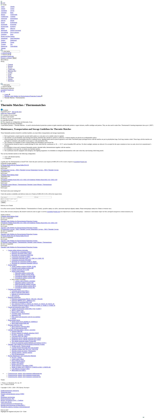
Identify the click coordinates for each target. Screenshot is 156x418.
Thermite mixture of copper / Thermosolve (24, 351)
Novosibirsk (4, 32)
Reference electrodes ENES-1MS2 (21, 253)
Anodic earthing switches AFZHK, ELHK (24, 266)
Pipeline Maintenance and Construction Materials (22, 356)
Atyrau (12, 10)
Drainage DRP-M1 (17, 331)
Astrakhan (4, 10)
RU (2, 3)
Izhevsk (3, 20)
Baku (11, 12)
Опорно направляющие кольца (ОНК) (12, 394)
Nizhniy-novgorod (15, 30)
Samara (12, 36)
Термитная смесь (6, 392)
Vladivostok (13, 14)
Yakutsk (3, 48)
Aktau (3, 6)
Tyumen (3, 44)
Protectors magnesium (14, 297)
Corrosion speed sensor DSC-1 (20, 291)
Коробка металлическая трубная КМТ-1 (13, 405)
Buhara (3, 14)
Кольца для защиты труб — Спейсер (12, 400)
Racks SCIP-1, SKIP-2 (18, 312)
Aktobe (12, 6)
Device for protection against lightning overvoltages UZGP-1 (29, 343)
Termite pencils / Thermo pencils (21, 346)
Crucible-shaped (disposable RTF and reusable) (25, 347)
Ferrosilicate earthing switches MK (25, 278)
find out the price (17, 112)
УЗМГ (3, 395)
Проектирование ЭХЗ (7, 399)
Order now (4, 113)
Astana (12, 8)
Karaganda (4, 24)
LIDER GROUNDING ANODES (25, 281)
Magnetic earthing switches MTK (24, 274)
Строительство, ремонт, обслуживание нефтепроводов (25, 373)
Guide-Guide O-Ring (18, 359)
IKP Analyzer (15, 295)
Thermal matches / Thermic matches (22, 352)
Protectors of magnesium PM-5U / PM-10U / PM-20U (27, 299)
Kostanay (13, 26)
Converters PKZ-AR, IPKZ (19, 336)
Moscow (12, 28)
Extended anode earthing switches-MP (22, 268)
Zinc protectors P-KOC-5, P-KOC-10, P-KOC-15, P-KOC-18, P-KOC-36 (33, 304)
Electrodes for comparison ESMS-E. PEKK (24, 261)
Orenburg (3, 34)
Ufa (11, 44)
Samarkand (4, 38)
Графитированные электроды (10, 390)
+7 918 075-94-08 (6, 53)
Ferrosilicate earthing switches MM (25, 276)
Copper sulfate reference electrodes (18, 250)
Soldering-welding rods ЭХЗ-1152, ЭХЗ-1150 (25, 349)
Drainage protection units (15, 325)
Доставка (11, 77)
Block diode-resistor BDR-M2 (20, 323)
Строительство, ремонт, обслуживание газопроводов (24, 376)
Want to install (11, 113)
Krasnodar (13, 24)
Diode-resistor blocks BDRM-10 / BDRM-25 (25, 321)
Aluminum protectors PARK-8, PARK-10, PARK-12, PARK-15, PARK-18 (33, 305)
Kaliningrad (13, 22)
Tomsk (12, 42)
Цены (9, 76)
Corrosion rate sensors (14, 289)
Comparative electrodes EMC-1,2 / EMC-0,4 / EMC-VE (28, 258)
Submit (3, 202)
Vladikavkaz (4, 16)
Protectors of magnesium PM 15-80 (22, 302)
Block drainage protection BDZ (21, 326)
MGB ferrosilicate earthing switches (25, 284)
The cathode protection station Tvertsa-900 (24, 341)
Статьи (10, 72)
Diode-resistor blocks (14, 320)
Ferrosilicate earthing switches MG (25, 287)
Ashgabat (3, 12)
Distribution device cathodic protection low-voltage (26, 339)
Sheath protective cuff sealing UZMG (22, 365)
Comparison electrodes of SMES (21, 256)
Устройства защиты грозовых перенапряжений (15, 407)
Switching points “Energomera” (21, 313)
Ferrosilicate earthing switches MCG (25, 286)
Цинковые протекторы (8, 397)
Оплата (10, 79)
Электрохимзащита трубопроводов (11, 403)
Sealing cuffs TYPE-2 (18, 362)
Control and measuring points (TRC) (18, 307)
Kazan (3, 22)
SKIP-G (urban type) (18, 310)
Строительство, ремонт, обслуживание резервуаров (24, 375)
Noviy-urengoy (14, 32)
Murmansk (4, 30)
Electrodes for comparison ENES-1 (22, 252)
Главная (10, 64)
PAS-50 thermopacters (18, 354)
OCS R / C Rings (17, 357)
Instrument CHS (16, 315)
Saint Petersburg (15, 38)
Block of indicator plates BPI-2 (20, 292)
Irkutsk (12, 20)
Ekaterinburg (14, 18)
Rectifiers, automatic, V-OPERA (21, 334)
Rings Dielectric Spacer (18, 360)
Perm (11, 34)
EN (4, 3)
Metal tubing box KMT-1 (19, 370)
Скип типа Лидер (6, 402)
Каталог (10, 66)
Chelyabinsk (13, 46)
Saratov (3, 40)
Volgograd (4, 18)
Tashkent (3, 42)
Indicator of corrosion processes (21, 294)
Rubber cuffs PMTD (17, 364)
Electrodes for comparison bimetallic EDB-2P (25, 263)
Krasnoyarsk (4, 26)
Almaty (3, 8)
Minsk (3, 28)
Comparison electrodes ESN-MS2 (21, 260)
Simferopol (13, 40)
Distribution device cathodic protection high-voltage (26, 338)
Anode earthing (12, 265)
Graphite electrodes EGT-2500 (20, 269)
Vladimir (12, 16)
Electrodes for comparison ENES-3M (22, 255)
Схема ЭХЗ (11, 69)
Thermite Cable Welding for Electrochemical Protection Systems (19, 221)
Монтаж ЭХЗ (12, 71)
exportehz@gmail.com (7, 56)
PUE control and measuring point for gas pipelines (26, 317)
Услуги (10, 67)
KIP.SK (14, 318)
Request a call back (6, 58)
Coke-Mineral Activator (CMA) (21, 369)
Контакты (11, 80)
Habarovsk (4, 46)
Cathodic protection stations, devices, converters (21, 330)
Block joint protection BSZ (19, 328)
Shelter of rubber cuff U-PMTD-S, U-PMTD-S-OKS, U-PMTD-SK (31, 367)
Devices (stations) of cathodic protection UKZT (25, 333)
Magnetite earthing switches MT (24, 273)
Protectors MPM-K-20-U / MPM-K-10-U (23, 300)
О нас (9, 74)
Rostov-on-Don (5, 36)
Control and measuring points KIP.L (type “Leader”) (26, 308)
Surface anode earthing (18, 271)
